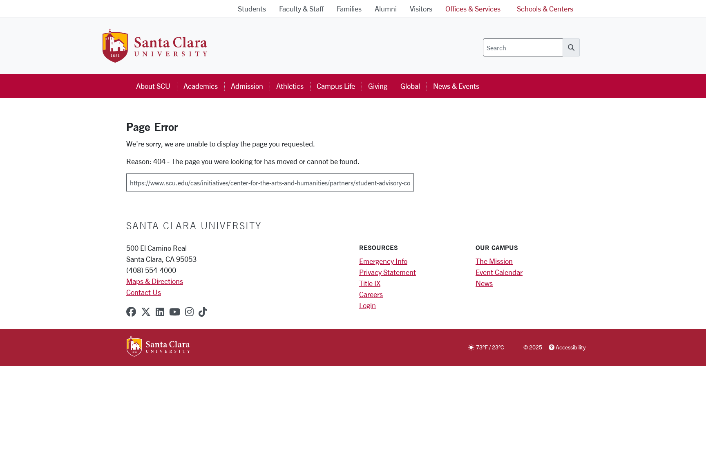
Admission (247, 86)
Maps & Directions (154, 281)
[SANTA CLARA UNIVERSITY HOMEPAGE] (158, 347)
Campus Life (336, 86)
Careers (371, 294)
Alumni (386, 9)
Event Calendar (499, 272)
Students (252, 9)
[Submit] (419, 179)
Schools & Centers (545, 9)
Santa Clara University (193, 225)
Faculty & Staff (301, 9)
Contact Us (143, 292)
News (484, 283)
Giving (377, 86)
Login (367, 305)
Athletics (290, 86)
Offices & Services (472, 9)
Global (410, 86)
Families (349, 9)
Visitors (421, 9)
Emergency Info (383, 261)
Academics (200, 86)
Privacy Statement (387, 272)
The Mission (494, 261)
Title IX (369, 283)
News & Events (456, 86)
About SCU (153, 86)
